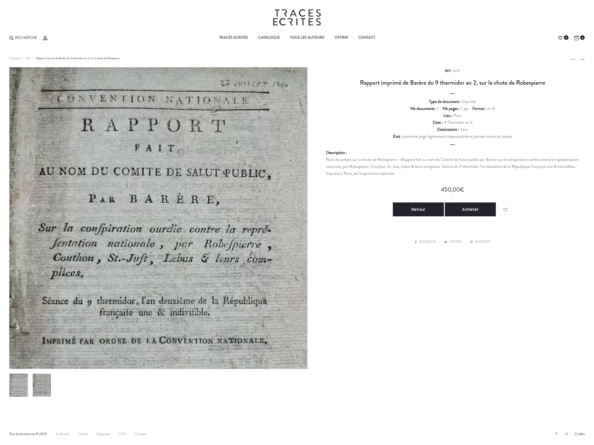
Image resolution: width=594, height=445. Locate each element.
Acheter (470, 209)
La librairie (63, 433)
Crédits (580, 433)
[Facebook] (556, 433)
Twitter (456, 242)
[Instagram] (566, 433)
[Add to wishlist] (505, 209)
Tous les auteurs (307, 37)
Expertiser (104, 433)
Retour (418, 209)
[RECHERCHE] (11, 37)
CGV (123, 433)
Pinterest (482, 242)
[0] (560, 37)
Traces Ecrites (233, 37)
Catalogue (269, 37)
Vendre (83, 433)
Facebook (427, 242)
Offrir (341, 37)
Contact (366, 37)
